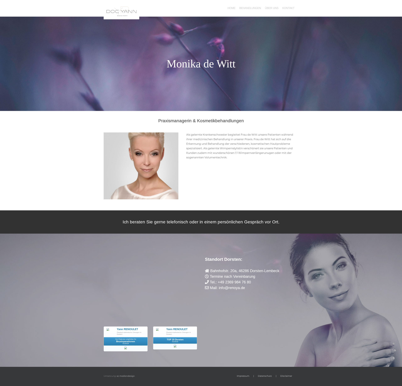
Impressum (243, 376)
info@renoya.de (232, 288)
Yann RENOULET (127, 329)
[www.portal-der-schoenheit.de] (125, 348)
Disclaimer (286, 376)
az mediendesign (126, 376)
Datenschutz (265, 376)
